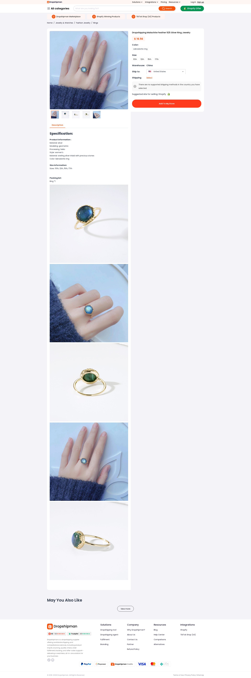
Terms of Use (178, 675)
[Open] (183, 71)
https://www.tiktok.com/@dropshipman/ (49, 660)
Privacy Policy (190, 675)
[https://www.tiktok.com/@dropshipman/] (48, 660)
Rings (95, 23)
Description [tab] (57, 125)
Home (50, 23)
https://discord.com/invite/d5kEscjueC (53, 660)
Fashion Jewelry (83, 23)
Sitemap (200, 675)
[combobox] (162, 71)
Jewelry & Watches (64, 23)
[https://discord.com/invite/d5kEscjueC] (52, 660)
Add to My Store (167, 103)
